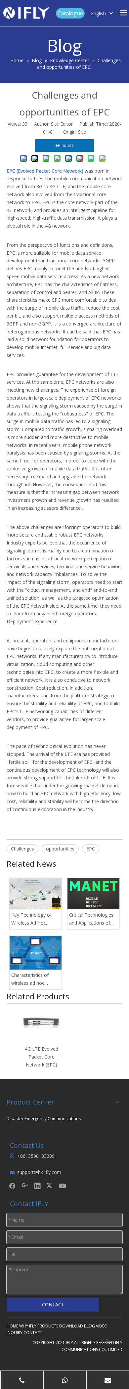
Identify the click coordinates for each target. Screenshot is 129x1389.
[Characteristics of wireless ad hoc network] (36, 953)
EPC (90, 849)
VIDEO (102, 1326)
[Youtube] (62, 1185)
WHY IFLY (27, 1326)
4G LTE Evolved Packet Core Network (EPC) (41, 1057)
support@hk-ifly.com (39, 1172)
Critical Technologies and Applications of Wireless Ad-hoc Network (91, 919)
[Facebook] (12, 1185)
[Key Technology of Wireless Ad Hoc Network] (36, 893)
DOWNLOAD (71, 1326)
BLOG (89, 1326)
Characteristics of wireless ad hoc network (30, 979)
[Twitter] (50, 1185)
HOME (12, 1326)
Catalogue (70, 13)
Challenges (22, 849)
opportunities (60, 849)
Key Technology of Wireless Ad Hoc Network (31, 919)
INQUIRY (14, 1332)
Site (82, 132)
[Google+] (25, 1185)
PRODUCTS (47, 1326)
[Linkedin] (37, 1185)
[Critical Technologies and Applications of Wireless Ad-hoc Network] (93, 893)
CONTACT (53, 1304)
